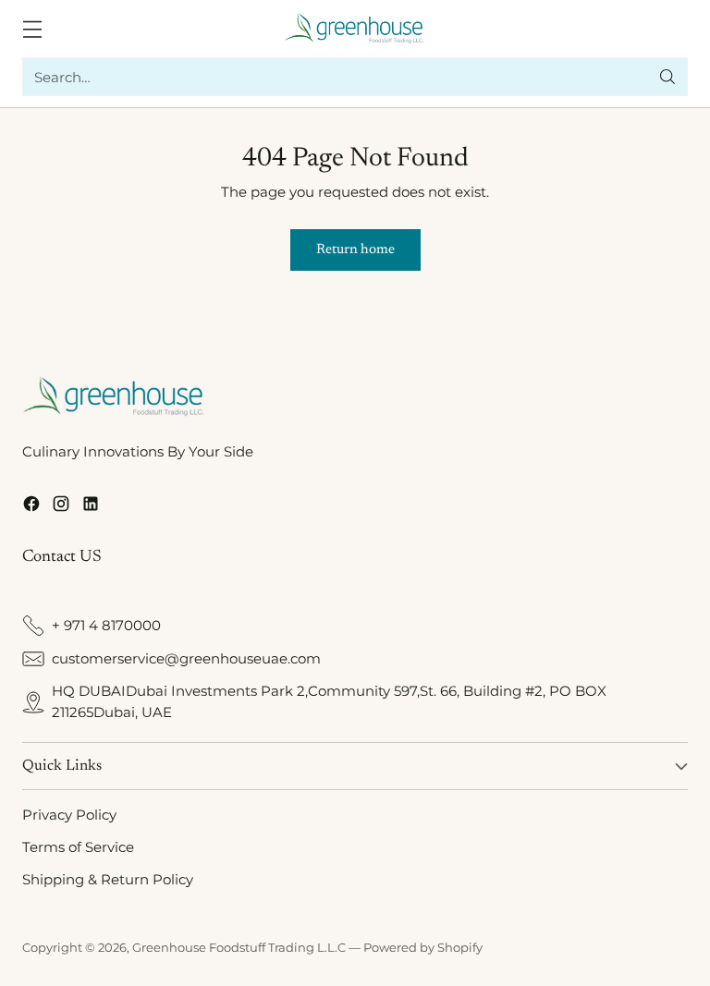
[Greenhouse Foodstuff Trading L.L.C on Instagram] (61, 507)
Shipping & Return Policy (107, 879)
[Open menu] (32, 29)
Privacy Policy (69, 814)
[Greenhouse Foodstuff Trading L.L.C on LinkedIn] (91, 507)
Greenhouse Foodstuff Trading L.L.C (239, 947)
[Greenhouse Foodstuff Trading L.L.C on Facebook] (31, 507)
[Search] (667, 76)
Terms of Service (78, 847)
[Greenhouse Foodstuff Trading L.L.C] (355, 29)
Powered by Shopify (423, 947)
